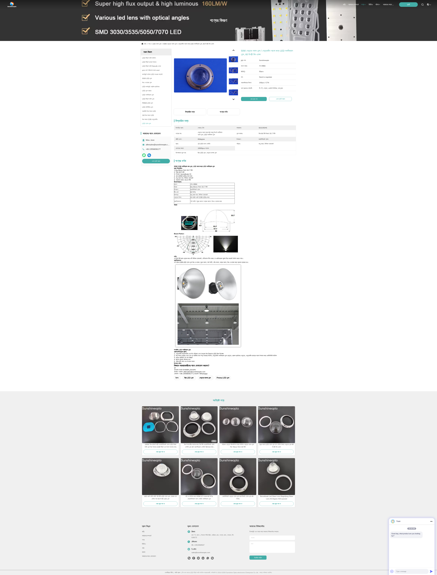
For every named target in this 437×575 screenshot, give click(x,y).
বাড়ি (344, 4)
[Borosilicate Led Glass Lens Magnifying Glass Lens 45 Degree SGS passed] (276, 476)
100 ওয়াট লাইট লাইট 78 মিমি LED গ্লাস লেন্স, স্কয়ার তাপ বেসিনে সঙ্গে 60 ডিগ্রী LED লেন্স (160, 497)
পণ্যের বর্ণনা (223, 112)
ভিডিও (371, 4)
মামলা (143, 552)
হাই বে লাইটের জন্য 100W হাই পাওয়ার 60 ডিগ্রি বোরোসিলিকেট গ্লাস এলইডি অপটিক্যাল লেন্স (199, 497)
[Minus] (431, 521)
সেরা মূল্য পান (254, 99)
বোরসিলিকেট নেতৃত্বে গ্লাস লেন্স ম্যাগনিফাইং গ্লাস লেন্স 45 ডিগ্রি (237, 497)
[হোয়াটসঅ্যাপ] (144, 155)
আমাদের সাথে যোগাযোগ (388, 4)
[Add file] (392, 571)
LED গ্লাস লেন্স (156, 44)
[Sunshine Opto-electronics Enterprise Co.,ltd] (12, 4)
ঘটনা (377, 4)
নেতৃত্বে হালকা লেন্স (205, 378)
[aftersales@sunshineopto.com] (212, 559)
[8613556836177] (207, 559)
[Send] (431, 571)
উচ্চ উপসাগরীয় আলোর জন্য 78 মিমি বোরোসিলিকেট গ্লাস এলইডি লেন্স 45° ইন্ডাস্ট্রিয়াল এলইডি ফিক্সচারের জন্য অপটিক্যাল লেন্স (199, 445)
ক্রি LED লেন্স (188, 378)
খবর (143, 548)
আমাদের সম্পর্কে (353, 4)
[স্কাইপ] (149, 155)
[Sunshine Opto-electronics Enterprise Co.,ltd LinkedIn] (203, 559)
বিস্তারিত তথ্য (190, 112)
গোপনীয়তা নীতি (169, 572)
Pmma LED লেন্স (223, 378)
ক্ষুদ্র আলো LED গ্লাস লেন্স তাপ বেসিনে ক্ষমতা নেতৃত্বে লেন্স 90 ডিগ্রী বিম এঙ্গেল (276, 445)
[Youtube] (198, 559)
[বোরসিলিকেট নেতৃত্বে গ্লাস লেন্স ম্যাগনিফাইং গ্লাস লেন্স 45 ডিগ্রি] (237, 476)
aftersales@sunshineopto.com (158, 145)
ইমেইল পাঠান (258, 558)
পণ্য (362, 4)
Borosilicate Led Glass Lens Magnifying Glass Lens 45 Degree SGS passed (276, 497)
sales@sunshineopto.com (201, 552)
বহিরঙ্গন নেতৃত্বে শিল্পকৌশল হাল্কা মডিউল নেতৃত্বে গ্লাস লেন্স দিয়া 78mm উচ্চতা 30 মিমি (238, 445)
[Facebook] (193, 559)
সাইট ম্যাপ (177, 572)
